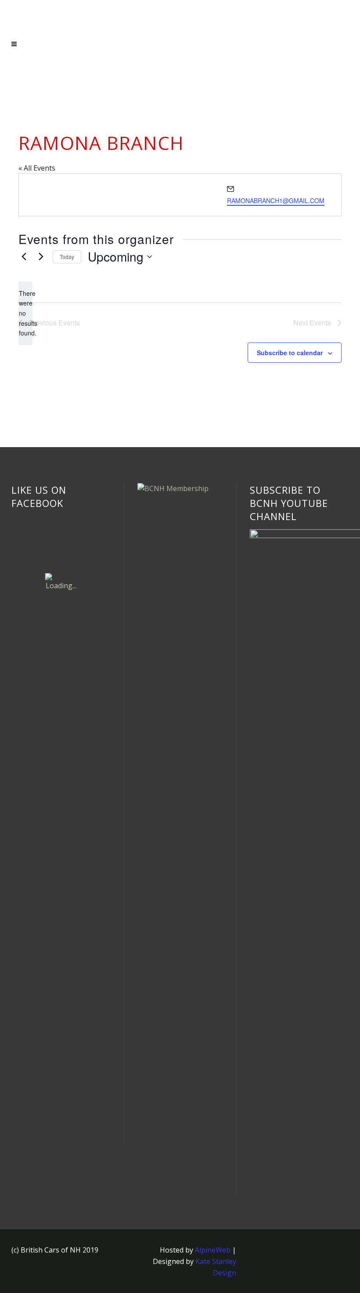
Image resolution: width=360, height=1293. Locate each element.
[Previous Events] (23, 256)
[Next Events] (41, 256)
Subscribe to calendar (290, 352)
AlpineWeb (212, 1250)
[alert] (25, 313)
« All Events (36, 168)
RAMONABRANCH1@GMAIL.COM (275, 200)
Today (67, 256)
